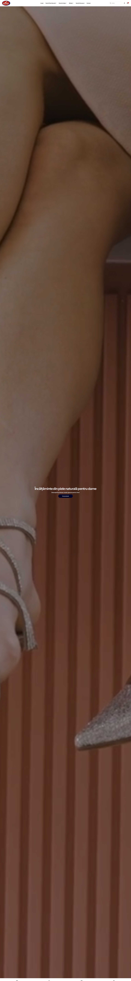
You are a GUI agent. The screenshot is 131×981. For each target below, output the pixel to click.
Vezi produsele (65, 496)
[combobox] (115, 3)
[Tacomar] (6, 3)
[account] (124, 3)
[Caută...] (110, 3)
